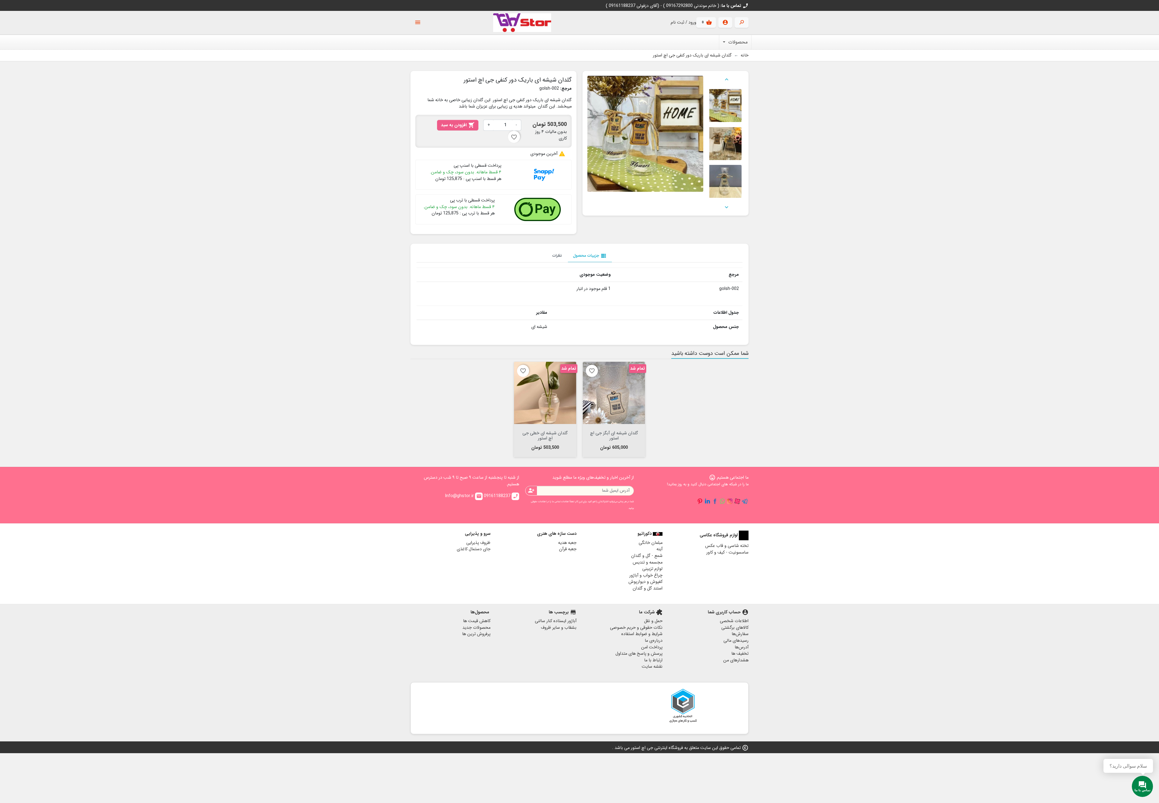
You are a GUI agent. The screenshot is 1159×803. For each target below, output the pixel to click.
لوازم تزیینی (652, 568)
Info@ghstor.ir (463, 496)
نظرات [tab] (557, 255)
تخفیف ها (740, 653)
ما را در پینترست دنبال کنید (700, 501)
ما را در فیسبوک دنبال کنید (715, 501)
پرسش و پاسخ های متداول (639, 653)
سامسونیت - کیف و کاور (727, 552)
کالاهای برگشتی (735, 627)
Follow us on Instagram (729, 501)
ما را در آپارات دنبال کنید (737, 501)
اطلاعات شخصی (734, 621)
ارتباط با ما (653, 660)
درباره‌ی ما (654, 640)
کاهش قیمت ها (476, 621)
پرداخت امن (652, 647)
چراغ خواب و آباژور (646, 575)
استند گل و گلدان (648, 588)
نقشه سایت (652, 666)
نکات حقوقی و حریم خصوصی (636, 627)
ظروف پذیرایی (478, 542)
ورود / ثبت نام (683, 22)
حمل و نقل (653, 621)
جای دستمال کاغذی (473, 549)
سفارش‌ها (740, 634)
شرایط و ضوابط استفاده (642, 634)
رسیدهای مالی (736, 640)
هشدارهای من (736, 660)
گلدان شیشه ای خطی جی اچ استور (545, 435)
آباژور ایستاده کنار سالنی (555, 621)
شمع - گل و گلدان (647, 555)
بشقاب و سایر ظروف (558, 627)
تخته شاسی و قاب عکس (727, 545)
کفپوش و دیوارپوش (645, 581)
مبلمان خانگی (651, 542)
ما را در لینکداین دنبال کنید (707, 501)
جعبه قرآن (567, 549)
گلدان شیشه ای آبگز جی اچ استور (614, 435)
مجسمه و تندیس (648, 562)
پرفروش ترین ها (476, 634)
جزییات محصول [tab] (590, 255)
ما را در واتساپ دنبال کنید (722, 501)
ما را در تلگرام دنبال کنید (745, 501)
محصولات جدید (476, 627)
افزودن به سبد (457, 125)
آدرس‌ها (742, 647)
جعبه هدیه (567, 542)
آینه (659, 549)
